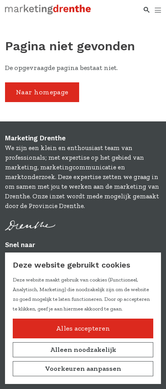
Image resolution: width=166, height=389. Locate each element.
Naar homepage (42, 92)
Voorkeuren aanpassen (83, 368)
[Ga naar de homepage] (48, 9)
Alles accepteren (83, 328)
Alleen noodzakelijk (83, 349)
